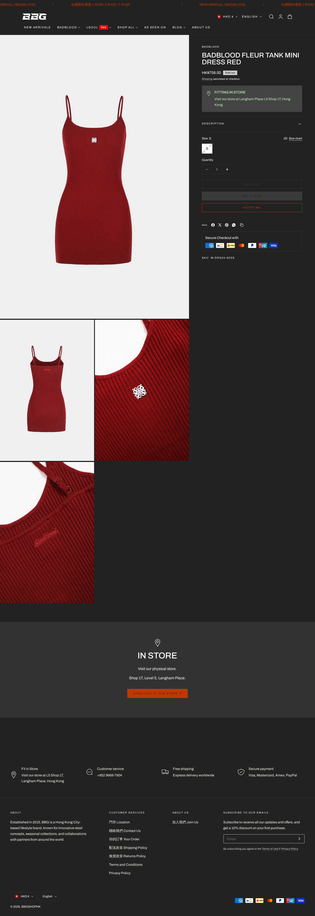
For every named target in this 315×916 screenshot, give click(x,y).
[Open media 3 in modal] (181, 328)
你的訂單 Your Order (124, 839)
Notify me (252, 207)
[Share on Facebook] (213, 225)
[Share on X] (220, 225)
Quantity (207, 159)
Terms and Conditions (125, 864)
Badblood (210, 46)
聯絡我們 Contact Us (125, 831)
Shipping (207, 79)
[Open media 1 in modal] (181, 43)
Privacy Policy (119, 873)
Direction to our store (156, 693)
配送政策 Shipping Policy (128, 848)
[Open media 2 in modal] (86, 328)
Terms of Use (270, 848)
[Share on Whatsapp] (234, 225)
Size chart (295, 138)
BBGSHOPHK (30, 906)
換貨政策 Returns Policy (127, 856)
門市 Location (119, 822)
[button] (271, 17)
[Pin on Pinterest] (227, 225)
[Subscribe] (299, 838)
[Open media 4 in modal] (86, 470)
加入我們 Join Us (185, 822)
